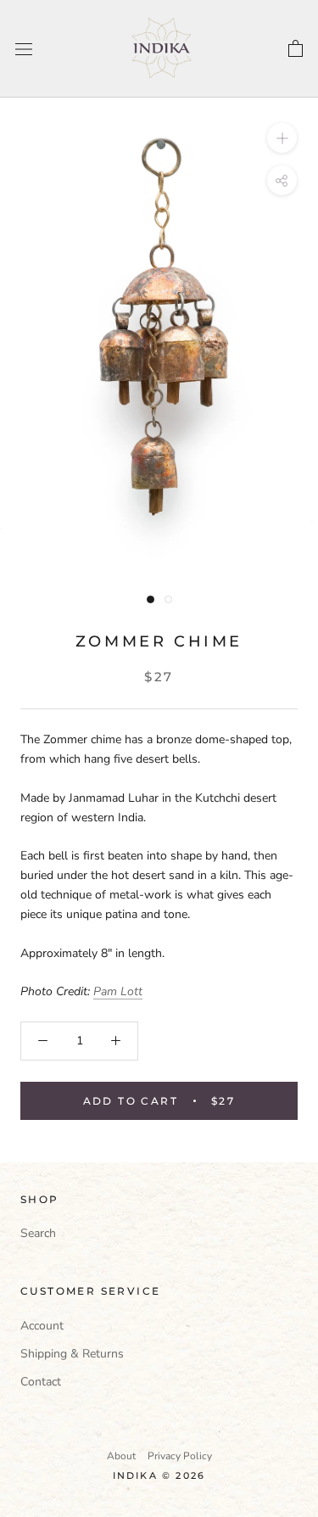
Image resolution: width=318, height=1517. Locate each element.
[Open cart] (295, 49)
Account (42, 1326)
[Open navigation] (23, 48)
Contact (40, 1382)
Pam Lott (117, 991)
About (121, 1456)
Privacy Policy (180, 1456)
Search (38, 1233)
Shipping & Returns (72, 1354)
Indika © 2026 (159, 1475)
